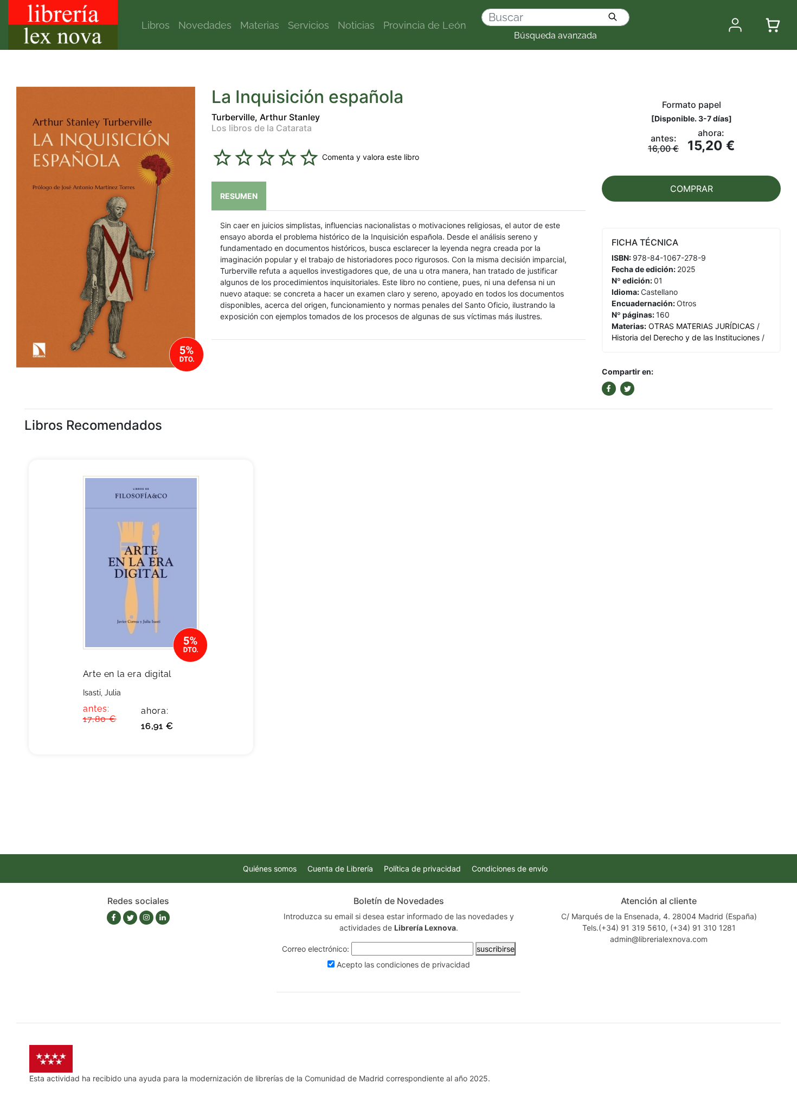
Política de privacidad (422, 868)
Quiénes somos (270, 868)
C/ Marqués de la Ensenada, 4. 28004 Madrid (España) (659, 916)
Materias (259, 25)
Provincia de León (424, 25)
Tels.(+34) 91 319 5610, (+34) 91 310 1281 (659, 927)
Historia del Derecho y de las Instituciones (686, 337)
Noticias (356, 25)
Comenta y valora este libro (370, 156)
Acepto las (403, 964)
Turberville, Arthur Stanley (265, 117)
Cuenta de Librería (340, 868)
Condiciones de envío (510, 868)
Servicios (308, 25)
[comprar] (229, 484)
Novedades (205, 25)
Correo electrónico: (315, 948)
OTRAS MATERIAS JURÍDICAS (701, 326)
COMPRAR (691, 188)
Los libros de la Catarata (261, 127)
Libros (156, 25)
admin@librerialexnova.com (659, 939)
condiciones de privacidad (423, 964)
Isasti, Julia (102, 692)
